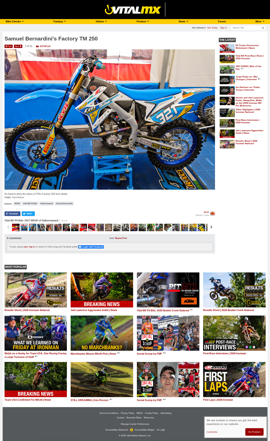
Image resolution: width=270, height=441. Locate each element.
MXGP (17, 203)
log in (32, 247)
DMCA (139, 413)
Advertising (165, 413)
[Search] (263, 28)
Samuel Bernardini (64, 203)
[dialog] (235, 427)
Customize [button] (212, 432)
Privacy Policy (127, 413)
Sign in (223, 27)
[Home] (133, 9)
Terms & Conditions (109, 413)
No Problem (254, 432)
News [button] (182, 21)
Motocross (149, 417)
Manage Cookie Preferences (135, 424)
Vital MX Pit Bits (30, 203)
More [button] (258, 21)
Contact (120, 417)
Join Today (212, 27)
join (26, 247)
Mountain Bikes (134, 417)
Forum (222, 21)
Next (17, 46)
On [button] (158, 430)
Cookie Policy (151, 413)
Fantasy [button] (58, 21)
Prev (10, 46)
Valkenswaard (46, 203)
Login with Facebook (93, 247)
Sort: (112, 238)
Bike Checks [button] (13, 21)
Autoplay (45, 46)
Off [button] (163, 430)
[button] (110, 119)
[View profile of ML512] (212, 213)
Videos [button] (100, 21)
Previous (8, 227)
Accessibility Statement (116, 430)
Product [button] (142, 21)
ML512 (206, 212)
